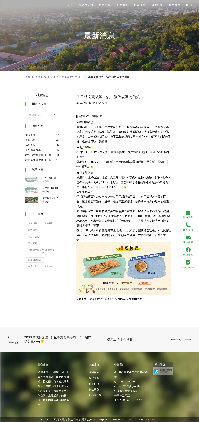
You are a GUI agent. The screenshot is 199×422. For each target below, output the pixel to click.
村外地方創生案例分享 (64, 76)
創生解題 (174, 5)
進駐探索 (94, 372)
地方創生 (32, 230)
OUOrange (152, 419)
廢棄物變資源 (34, 259)
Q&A (189, 5)
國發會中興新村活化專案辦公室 (42, 252)
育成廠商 (32, 243)
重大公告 (30, 135)
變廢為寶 (32, 266)
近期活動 (30, 140)
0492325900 (127, 381)
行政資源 (94, 378)
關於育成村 (86, 5)
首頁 (70, 5)
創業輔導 (32, 223)
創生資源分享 (33, 150)
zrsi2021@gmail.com (132, 386)
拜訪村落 (105, 5)
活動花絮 (30, 145)
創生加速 (122, 5)
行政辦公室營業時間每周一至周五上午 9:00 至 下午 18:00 (128, 395)
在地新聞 (48, 223)
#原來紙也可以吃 (115, 299)
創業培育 (48, 266)
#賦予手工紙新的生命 (90, 299)
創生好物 (157, 5)
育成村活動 (33, 236)
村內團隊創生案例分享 (38, 160)
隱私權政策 (95, 395)
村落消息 (140, 5)
